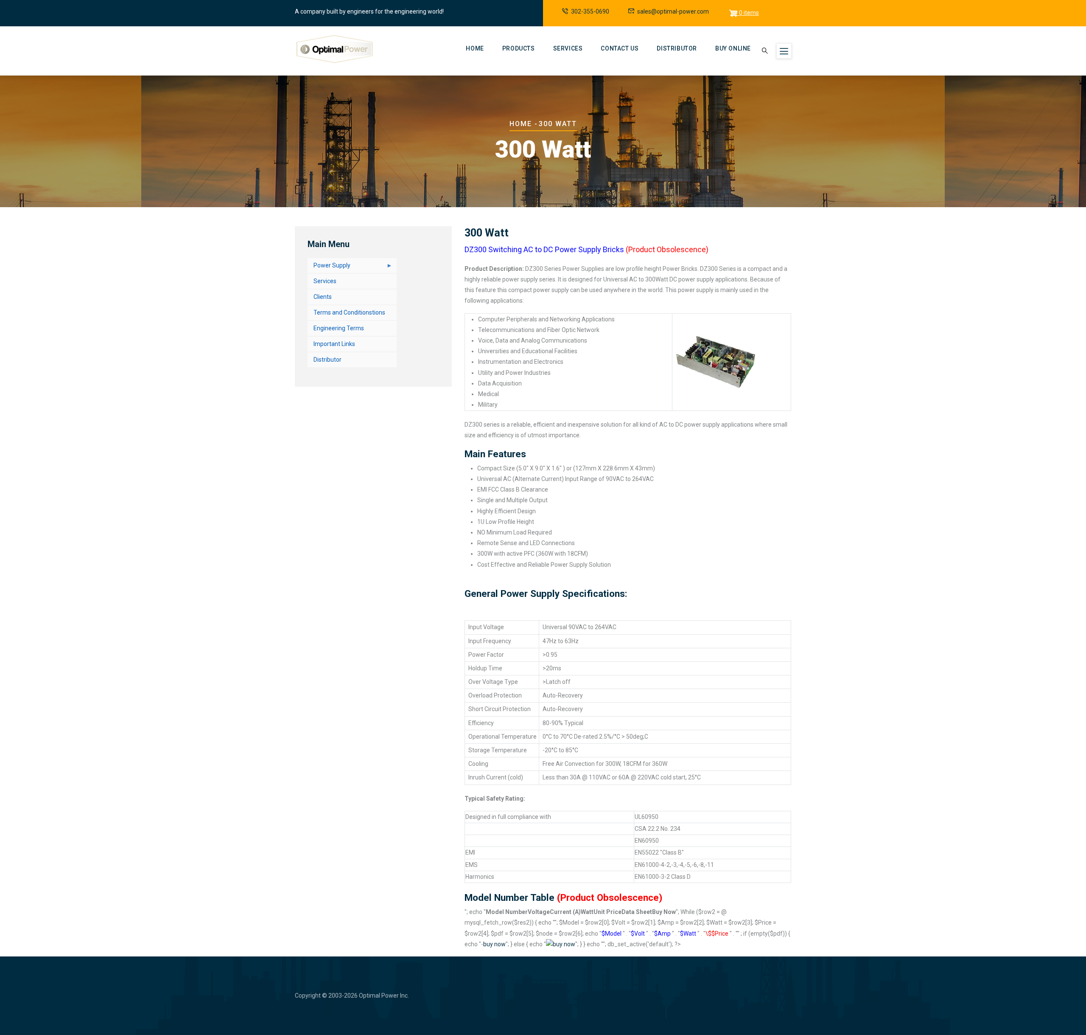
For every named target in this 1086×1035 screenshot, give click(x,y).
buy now (494, 944)
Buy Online (733, 48)
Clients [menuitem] (322, 296)
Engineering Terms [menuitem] (338, 328)
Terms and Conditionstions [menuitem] (349, 312)
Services (568, 48)
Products (518, 48)
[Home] (335, 49)
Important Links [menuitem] (334, 343)
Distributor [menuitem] (327, 359)
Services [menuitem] (324, 281)
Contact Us (619, 48)
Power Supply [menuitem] (329, 267)
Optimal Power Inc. (384, 995)
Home (475, 48)
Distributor (677, 48)
